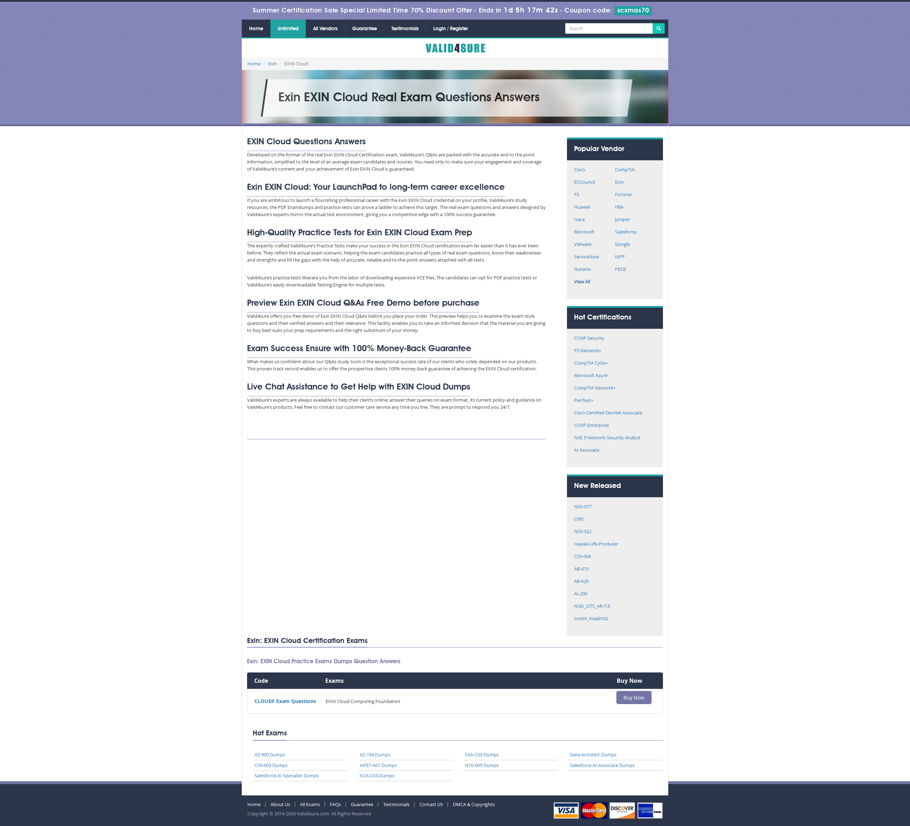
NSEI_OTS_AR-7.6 (592, 606)
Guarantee (364, 28)
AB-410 (581, 569)
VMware (583, 244)
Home (256, 28)
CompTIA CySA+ (591, 363)
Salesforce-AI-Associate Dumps (602, 765)
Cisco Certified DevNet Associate (608, 413)
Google (622, 244)
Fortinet (623, 195)
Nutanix (582, 269)
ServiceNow (586, 257)
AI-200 (580, 594)
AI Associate (586, 450)
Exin (272, 63)
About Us (280, 804)
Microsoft (584, 232)
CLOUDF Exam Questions (285, 701)
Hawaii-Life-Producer (596, 544)
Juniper (622, 219)
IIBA (619, 207)
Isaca (579, 219)
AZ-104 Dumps (375, 754)
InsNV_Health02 (591, 619)
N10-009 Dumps (482, 765)
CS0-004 (582, 556)
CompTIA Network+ (595, 388)
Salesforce (625, 232)
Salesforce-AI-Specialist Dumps (287, 775)
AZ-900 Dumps (270, 754)
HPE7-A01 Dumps (378, 765)
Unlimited (288, 28)
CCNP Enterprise (591, 425)
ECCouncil (584, 182)
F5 (576, 195)
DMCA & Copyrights (473, 804)
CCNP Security (589, 338)
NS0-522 (583, 532)
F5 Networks (587, 351)
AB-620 (581, 581)
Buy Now (633, 697)
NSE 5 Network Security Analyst (607, 438)
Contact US (431, 804)
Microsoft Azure (590, 376)
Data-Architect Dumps (593, 754)
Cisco (579, 170)
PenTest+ (583, 400)
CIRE (579, 519)
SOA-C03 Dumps (377, 775)
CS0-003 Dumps (271, 765)
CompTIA (625, 170)
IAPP (620, 257)
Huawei (582, 207)
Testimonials (405, 28)
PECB (620, 269)
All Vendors (325, 28)
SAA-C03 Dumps (482, 754)
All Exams (310, 804)
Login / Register (450, 28)
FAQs (335, 804)
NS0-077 (583, 507)
